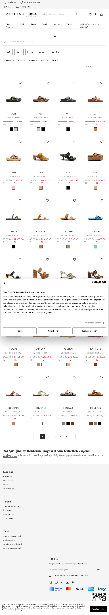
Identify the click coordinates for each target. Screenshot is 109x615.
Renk (43, 60)
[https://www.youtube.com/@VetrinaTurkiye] (67, 582)
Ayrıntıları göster (93, 323)
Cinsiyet (8, 60)
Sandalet (42, 52)
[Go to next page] (73, 436)
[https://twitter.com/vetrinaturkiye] (61, 582)
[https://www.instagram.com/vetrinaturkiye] (56, 582)
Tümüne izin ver (89, 331)
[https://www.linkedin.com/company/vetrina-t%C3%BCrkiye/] (73, 582)
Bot (8, 52)
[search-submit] (75, 14)
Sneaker (55, 52)
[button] (86, 67)
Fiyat (54, 60)
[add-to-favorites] (20, 82)
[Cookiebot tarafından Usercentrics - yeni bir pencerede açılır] (94, 283)
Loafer (30, 52)
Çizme (19, 52)
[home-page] (4, 41)
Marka (20, 60)
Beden (32, 60)
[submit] (98, 569)
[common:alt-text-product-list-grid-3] (103, 67)
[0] (101, 14)
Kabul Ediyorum (98, 609)
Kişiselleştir (53, 331)
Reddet (20, 331)
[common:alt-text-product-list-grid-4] (97, 67)
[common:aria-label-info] (96, 14)
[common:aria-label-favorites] (90, 14)
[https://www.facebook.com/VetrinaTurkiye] (51, 582)
